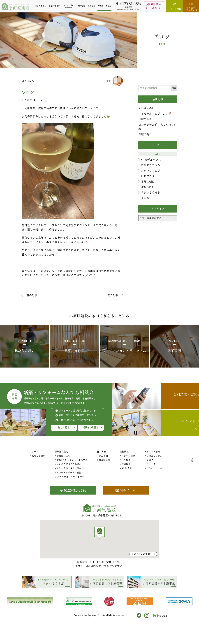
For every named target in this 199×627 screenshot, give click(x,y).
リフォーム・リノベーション (69, 6)
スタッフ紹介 (128, 455)
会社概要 (126, 459)
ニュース (150, 464)
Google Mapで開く (142, 553)
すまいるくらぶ (150, 192)
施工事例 (103, 455)
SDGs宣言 (127, 468)
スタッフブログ (150, 170)
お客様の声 (104, 459)
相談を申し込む (91, 427)
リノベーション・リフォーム (69, 476)
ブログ (149, 459)
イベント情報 (153, 451)
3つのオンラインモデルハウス (72, 459)
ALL (157, 154)
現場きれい (148, 187)
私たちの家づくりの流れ (69, 464)
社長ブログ (148, 176)
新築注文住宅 (63, 455)
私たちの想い (40, 6)
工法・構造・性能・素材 (69, 468)
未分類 (145, 198)
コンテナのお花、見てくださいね (157, 127)
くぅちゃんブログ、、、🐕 (155, 113)
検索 (174, 88)
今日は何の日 (146, 108)
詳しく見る (64, 427)
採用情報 (126, 464)
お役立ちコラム (150, 165)
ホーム (35, 451)
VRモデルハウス (151, 159)
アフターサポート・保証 (69, 472)
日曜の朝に (145, 119)
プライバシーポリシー (157, 468)
